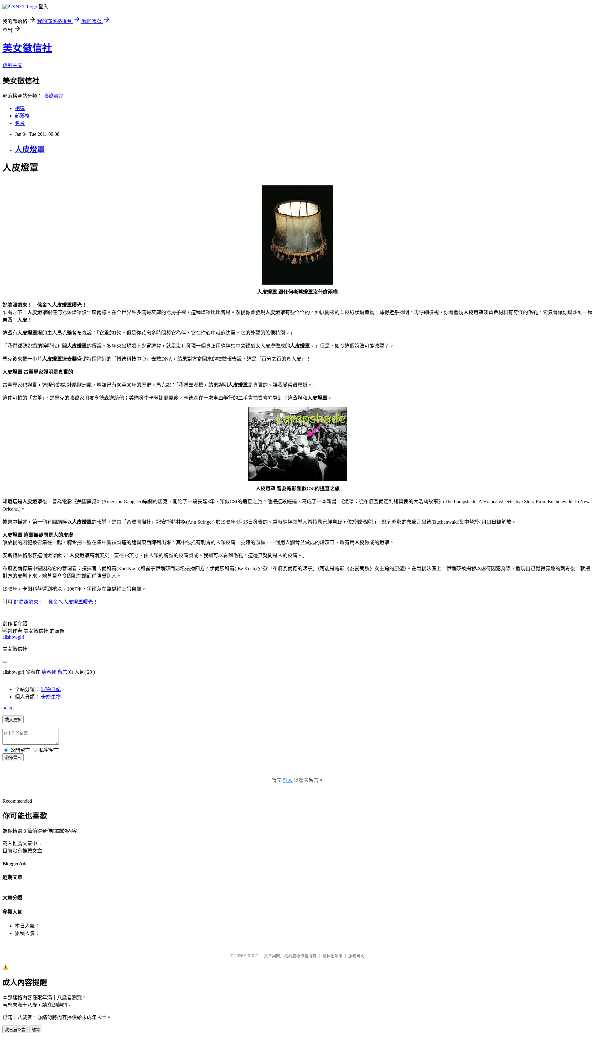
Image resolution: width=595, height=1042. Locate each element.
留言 (63, 672)
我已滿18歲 (15, 1029)
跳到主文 (12, 65)
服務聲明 (356, 955)
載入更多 (13, 719)
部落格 (22, 115)
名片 (20, 123)
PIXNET (251, 955)
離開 (36, 1029)
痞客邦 (49, 672)
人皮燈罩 (30, 149)
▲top (8, 707)
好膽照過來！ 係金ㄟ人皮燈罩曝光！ (56, 602)
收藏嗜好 (53, 96)
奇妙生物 (51, 696)
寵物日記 (51, 689)
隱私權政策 (332, 955)
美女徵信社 (27, 48)
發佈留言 (13, 757)
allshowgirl (13, 637)
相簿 (20, 108)
